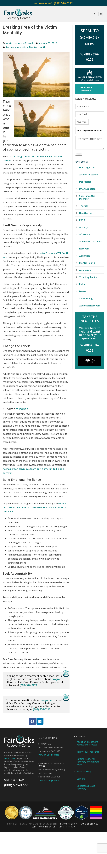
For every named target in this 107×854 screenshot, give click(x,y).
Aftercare (84, 234)
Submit (79, 154)
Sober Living (86, 298)
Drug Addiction (87, 188)
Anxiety (83, 227)
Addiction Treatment (90, 241)
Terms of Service (89, 824)
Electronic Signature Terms (48, 827)
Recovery (10, 47)
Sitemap (70, 827)
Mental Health (37, 47)
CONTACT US (89, 361)
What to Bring (84, 771)
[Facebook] (32, 721)
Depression (85, 181)
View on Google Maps (48, 754)
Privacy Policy (68, 824)
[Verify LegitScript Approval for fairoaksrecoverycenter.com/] (81, 813)
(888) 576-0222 (63, 3)
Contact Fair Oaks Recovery (86, 787)
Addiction (22, 47)
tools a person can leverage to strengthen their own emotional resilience (34, 507)
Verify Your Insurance (88, 751)
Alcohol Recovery (88, 174)
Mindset (22, 409)
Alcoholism (85, 270)
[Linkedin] (40, 721)
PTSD (82, 220)
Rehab (82, 284)
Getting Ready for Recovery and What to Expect (88, 761)
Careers (81, 778)
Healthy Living (87, 213)
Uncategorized (87, 167)
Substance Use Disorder (87, 197)
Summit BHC (10, 758)
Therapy (83, 205)
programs (57, 679)
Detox (82, 291)
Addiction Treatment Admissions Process (87, 743)
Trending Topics (88, 277)
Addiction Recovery (89, 305)
